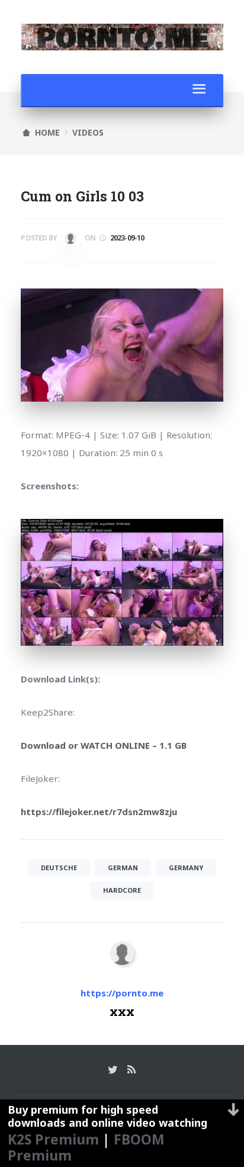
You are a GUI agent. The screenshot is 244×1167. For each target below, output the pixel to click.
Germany (186, 867)
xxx (69, 240)
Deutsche (59, 867)
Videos (88, 132)
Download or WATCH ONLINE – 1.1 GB (104, 745)
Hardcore (122, 890)
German (123, 867)
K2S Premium (53, 1139)
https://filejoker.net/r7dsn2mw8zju (99, 811)
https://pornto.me (122, 993)
